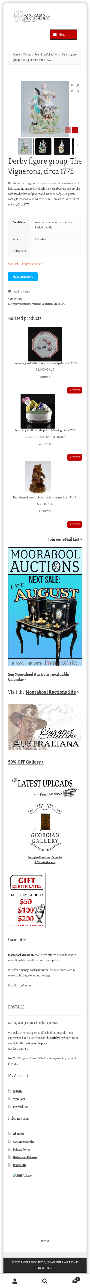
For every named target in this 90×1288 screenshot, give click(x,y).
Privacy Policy (21, 1149)
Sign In (17, 1091)
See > (38, 677)
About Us (18, 1133)
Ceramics (25, 304)
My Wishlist (20, 1107)
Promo (27, 54)
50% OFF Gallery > (26, 762)
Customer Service (23, 1141)
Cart (69, 1277)
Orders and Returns (25, 1157)
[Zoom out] (67, 130)
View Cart (19, 1099)
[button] (75, 88)
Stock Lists (60, 304)
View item (75, 390)
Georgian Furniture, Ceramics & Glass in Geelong (45, 859)
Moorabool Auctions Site (51, 692)
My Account (15, 1281)
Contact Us (19, 1165)
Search (45, 1281)
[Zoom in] (75, 130)
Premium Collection (46, 54)
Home (16, 54)
